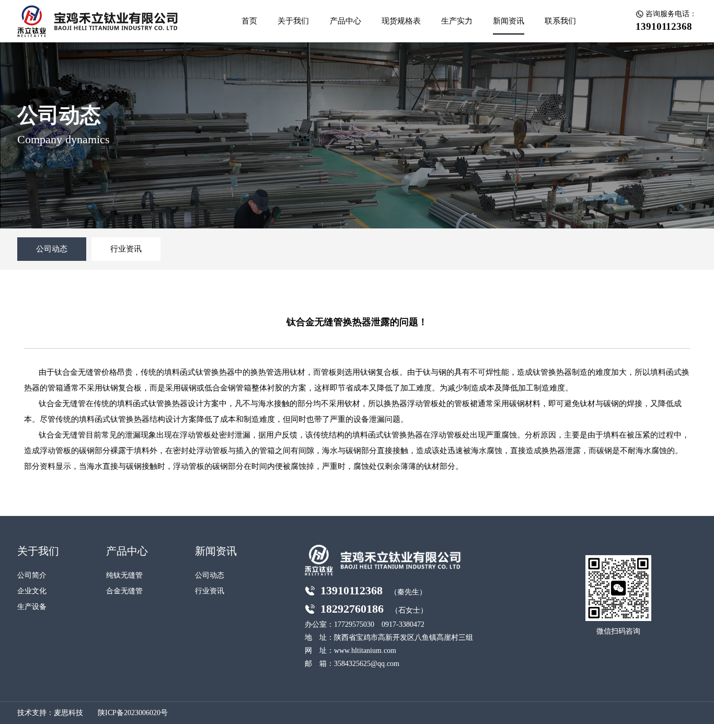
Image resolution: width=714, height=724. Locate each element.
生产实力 (457, 21)
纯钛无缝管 (124, 575)
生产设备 (32, 607)
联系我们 (560, 21)
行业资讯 (126, 249)
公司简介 (32, 575)
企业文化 (32, 591)
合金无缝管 (124, 591)
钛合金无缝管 (62, 403)
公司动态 (51, 249)
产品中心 (345, 21)
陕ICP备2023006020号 (133, 713)
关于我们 (293, 21)
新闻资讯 (508, 21)
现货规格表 (401, 21)
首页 (249, 21)
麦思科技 (68, 713)
